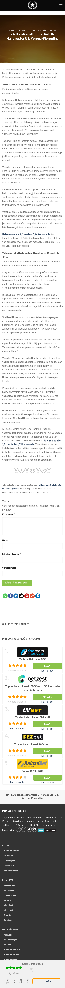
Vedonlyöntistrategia (12, 949)
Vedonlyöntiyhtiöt (10, 959)
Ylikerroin (7, 945)
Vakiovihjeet (8, 900)
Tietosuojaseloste (11, 870)
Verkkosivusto (9, 568)
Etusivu (5, 845)
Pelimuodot (8, 935)
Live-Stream (9, 865)
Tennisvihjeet (9, 890)
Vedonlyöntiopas (10, 929)
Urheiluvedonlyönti (11, 940)
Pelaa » (46, 981)
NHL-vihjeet (8, 905)
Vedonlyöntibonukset (12, 851)
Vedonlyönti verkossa (12, 954)
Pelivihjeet (33, 30)
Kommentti (8, 514)
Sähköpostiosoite (11, 554)
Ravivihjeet (8, 920)
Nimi (5, 540)
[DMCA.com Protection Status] (47, 830)
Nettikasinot (9, 856)
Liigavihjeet (8, 910)
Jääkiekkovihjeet (10, 885)
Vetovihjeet (8, 915)
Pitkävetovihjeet (49, 30)
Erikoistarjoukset (10, 860)
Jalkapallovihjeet (17, 30)
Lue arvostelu (17, 728)
